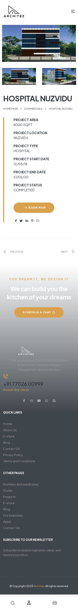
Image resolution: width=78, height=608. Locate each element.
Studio (8, 490)
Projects (9, 497)
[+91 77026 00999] (5, 376)
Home (7, 424)
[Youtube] (39, 401)
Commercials (33, 108)
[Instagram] (32, 401)
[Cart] (55, 603)
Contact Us (11, 448)
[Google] (54, 401)
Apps (7, 521)
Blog (6, 442)
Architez (39, 586)
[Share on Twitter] (21, 220)
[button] (34, 208)
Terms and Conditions (19, 461)
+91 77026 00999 (23, 384)
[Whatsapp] (47, 401)
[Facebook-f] (24, 401)
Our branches (13, 515)
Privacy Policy (13, 455)
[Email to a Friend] (37, 220)
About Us (10, 430)
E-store (9, 436)
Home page (10, 108)
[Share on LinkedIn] (27, 220)
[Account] (29, 603)
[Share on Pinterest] (32, 220)
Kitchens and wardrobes (21, 484)
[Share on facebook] (16, 220)
